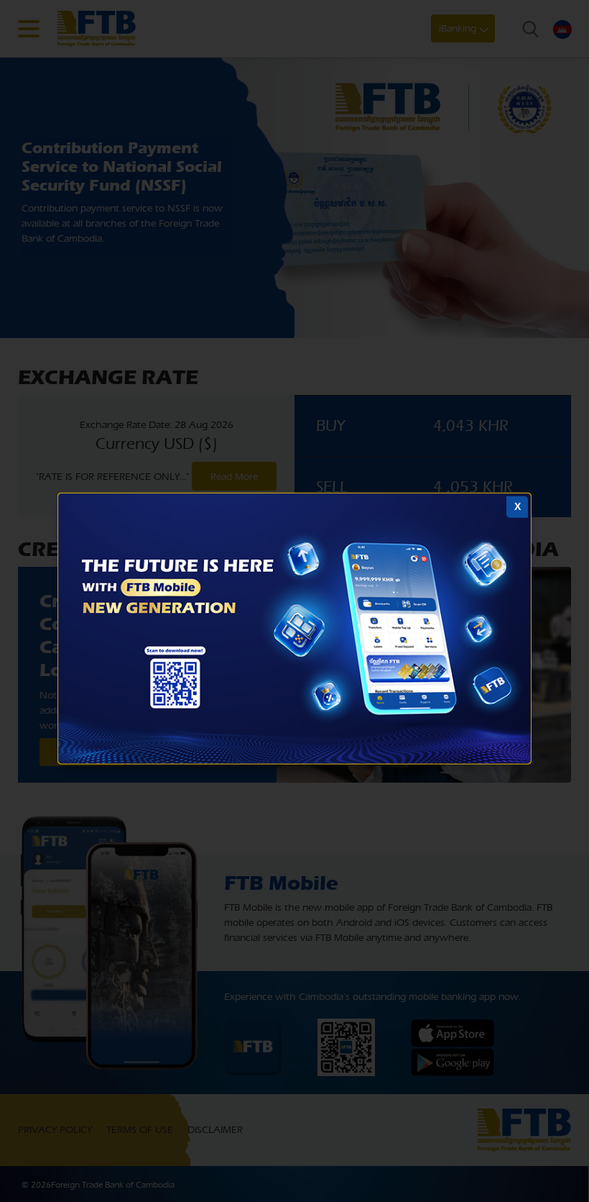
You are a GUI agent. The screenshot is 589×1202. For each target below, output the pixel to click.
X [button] (517, 506)
